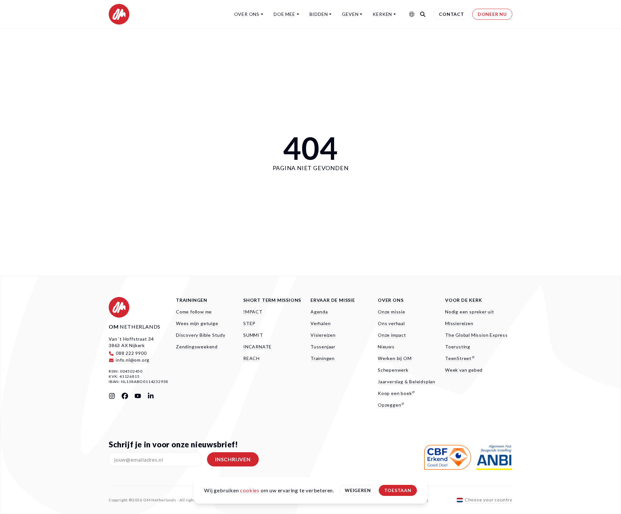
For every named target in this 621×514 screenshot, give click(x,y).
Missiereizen (459, 323)
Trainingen (191, 300)
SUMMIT (253, 335)
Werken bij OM (394, 358)
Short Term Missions (272, 300)
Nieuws (386, 346)
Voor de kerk (463, 300)
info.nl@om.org (132, 360)
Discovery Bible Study (200, 335)
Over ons (246, 14)
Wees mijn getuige (197, 323)
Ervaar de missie (332, 300)
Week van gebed (464, 370)
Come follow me (194, 311)
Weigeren (358, 490)
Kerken (382, 14)
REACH (251, 358)
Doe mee (284, 14)
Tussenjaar (322, 346)
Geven (350, 14)
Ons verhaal (391, 323)
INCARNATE (257, 346)
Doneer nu (492, 14)
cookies (249, 490)
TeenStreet (458, 358)
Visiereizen (323, 335)
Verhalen (320, 323)
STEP (249, 323)
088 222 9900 (131, 353)
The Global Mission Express (476, 335)
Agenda (319, 311)
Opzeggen (389, 405)
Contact (451, 14)
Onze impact (392, 335)
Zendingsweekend (197, 346)
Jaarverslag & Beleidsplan (406, 381)
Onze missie (391, 311)
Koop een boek (395, 393)
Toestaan (397, 490)
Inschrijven (233, 459)
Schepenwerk (393, 370)
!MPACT (253, 311)
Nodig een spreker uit (469, 311)
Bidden (319, 14)
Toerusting (457, 346)
